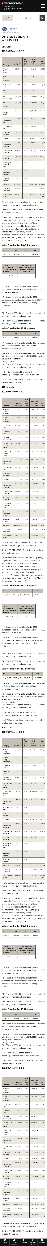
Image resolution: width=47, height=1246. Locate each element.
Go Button (42, 18)
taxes (12, 28)
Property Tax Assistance (10, 32)
